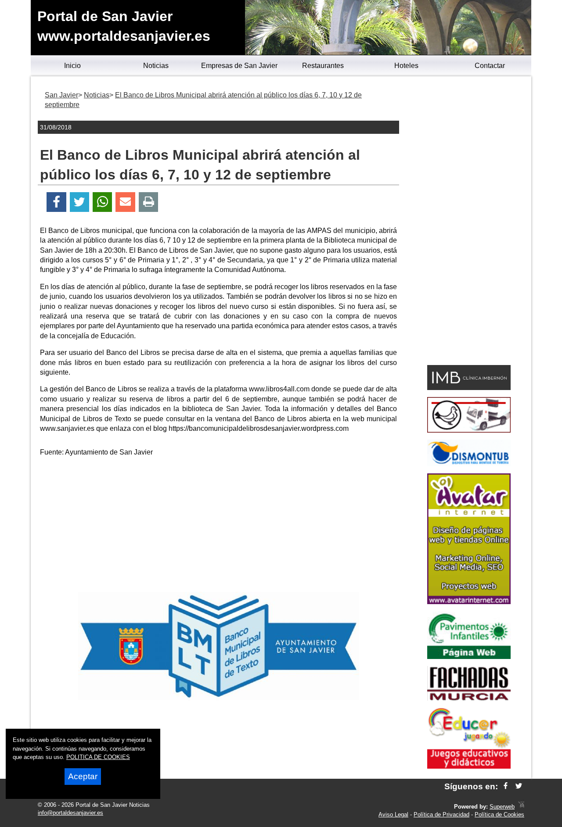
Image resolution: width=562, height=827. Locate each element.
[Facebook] (56, 202)
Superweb (502, 806)
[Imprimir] (149, 202)
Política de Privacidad (441, 814)
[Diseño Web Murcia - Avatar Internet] (521, 806)
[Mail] (125, 202)
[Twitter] (79, 202)
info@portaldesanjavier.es (70, 812)
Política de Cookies (499, 814)
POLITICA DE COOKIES (98, 757)
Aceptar (82, 776)
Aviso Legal (393, 814)
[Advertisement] (218, 526)
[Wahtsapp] (102, 202)
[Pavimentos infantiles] (469, 656)
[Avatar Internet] (469, 601)
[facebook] (505, 786)
